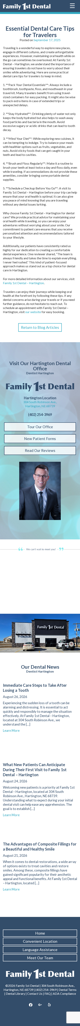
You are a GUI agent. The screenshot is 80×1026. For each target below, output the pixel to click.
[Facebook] (31, 1005)
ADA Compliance (64, 993)
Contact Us (34, 993)
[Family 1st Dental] (26, 6)
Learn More (13, 730)
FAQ (47, 993)
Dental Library (15, 993)
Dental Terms (68, 989)
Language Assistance (40, 949)
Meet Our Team (40, 958)
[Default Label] (49, 1005)
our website (33, 312)
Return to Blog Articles (40, 327)
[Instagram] (40, 1005)
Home (40, 933)
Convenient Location (40, 941)
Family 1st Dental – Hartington (23, 283)
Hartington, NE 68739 (40, 406)
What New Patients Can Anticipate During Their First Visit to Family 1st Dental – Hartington (35, 769)
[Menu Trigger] (72, 5)
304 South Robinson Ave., (40, 402)
